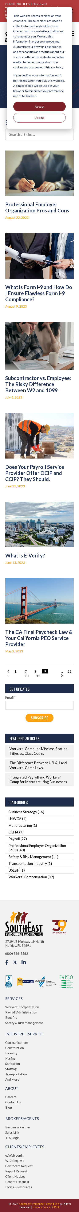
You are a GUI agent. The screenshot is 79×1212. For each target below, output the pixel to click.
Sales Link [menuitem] (12, 1132)
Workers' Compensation (31, 877)
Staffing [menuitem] (11, 1069)
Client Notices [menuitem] (15, 1176)
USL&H (16, 870)
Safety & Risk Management (33, 857)
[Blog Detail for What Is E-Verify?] (39, 524)
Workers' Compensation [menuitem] (22, 1007)
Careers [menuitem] (10, 1097)
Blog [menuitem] (8, 1107)
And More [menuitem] (12, 1079)
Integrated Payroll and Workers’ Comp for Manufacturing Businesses (38, 779)
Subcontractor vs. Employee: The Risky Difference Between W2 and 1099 (38, 384)
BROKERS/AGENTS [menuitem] (22, 1118)
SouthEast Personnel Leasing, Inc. (39, 1203)
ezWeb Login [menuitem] (14, 1155)
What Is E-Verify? (25, 555)
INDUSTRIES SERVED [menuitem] (24, 1034)
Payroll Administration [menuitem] (21, 1012)
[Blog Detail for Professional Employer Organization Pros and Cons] (39, 173)
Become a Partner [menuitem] (17, 1127)
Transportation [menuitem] (16, 1074)
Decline (39, 117)
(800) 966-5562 (16, 953)
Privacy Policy (41, 1207)
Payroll (17, 839)
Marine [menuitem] (10, 1058)
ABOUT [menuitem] (11, 1088)
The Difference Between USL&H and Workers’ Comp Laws (38, 765)
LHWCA (17, 818)
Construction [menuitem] (14, 1048)
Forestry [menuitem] (11, 1053)
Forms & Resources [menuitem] (18, 1187)
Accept (39, 106)
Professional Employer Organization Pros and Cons (37, 207)
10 (26, 676)
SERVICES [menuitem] (14, 998)
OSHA (16, 832)
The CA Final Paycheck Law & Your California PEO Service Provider (38, 638)
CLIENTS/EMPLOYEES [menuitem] (24, 1147)
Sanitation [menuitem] (12, 1063)
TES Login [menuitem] (12, 1138)
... (8, 676)
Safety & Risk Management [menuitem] (24, 1023)
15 (69, 671)
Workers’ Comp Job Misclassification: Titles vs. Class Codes (38, 751)
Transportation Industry (30, 863)
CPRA (55, 1207)
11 (38, 676)
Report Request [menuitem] (16, 1171)
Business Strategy (26, 812)
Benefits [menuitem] (11, 1017)
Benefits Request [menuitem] (17, 1182)
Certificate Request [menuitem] (19, 1166)
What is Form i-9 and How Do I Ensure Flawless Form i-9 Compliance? (38, 293)
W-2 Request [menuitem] (14, 1161)
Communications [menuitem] (16, 1042)
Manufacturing (22, 825)
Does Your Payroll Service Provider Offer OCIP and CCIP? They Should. (34, 473)
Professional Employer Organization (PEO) (37, 847)
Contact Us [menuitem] (13, 1102)
